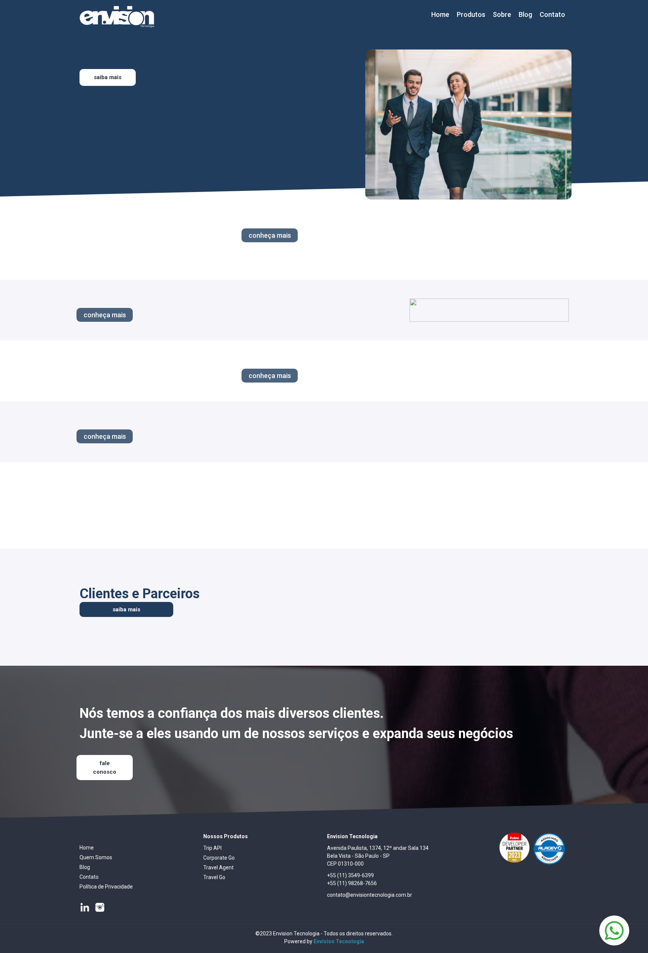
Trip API (212, 848)
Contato (552, 14)
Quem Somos (96, 857)
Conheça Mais (270, 235)
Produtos (471, 14)
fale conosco (104, 767)
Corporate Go (219, 858)
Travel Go (214, 877)
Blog (525, 14)
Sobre (502, 14)
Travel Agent (218, 867)
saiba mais (126, 609)
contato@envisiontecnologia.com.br (369, 895)
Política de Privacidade (106, 887)
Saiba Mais (108, 77)
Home (440, 14)
